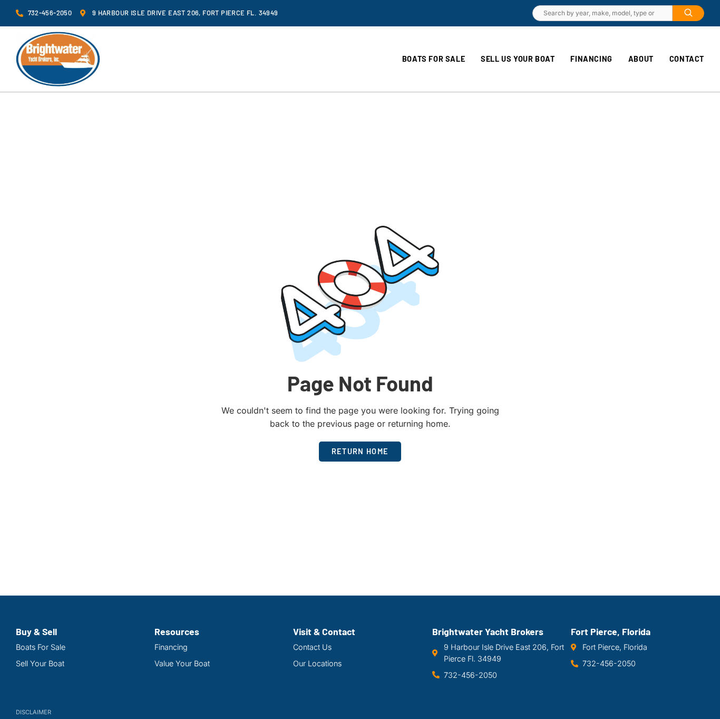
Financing (591, 58)
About (641, 58)
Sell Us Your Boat (517, 58)
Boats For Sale (433, 58)
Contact (686, 58)
